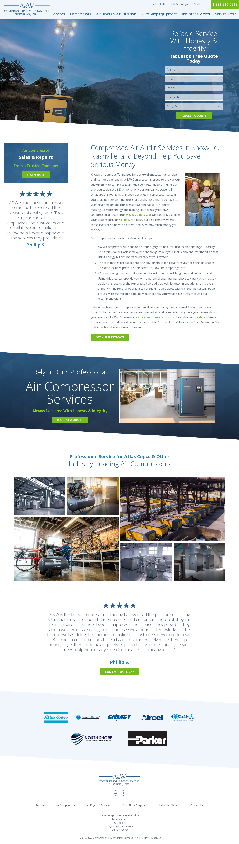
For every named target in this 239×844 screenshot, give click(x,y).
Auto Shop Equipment (159, 14)
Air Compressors (65, 805)
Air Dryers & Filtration (98, 805)
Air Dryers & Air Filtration (116, 14)
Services (58, 14)
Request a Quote (193, 116)
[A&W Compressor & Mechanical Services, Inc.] (26, 9)
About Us (159, 4)
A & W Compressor (138, 215)
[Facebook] (123, 793)
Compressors (80, 14)
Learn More (36, 175)
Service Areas (225, 14)
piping (125, 220)
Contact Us (201, 4)
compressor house (147, 317)
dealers (200, 317)
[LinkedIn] (115, 793)
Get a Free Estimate (110, 337)
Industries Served (196, 14)
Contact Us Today (119, 672)
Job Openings (179, 4)
